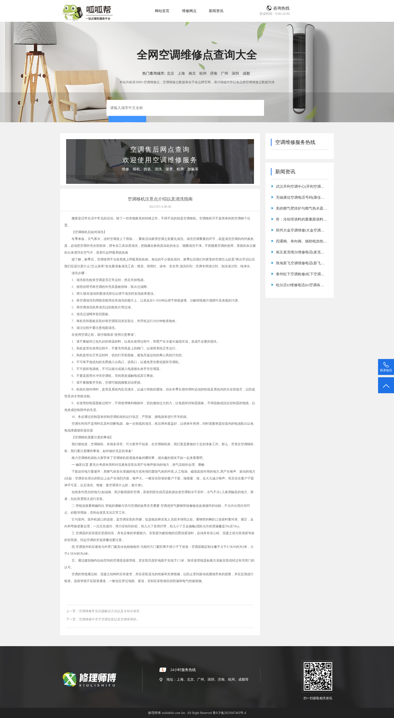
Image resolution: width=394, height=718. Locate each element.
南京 (192, 73)
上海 (181, 73)
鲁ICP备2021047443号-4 (229, 713)
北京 (170, 73)
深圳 (235, 73)
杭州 (203, 73)
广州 (224, 73)
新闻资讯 (216, 11)
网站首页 (162, 11)
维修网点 (189, 11)
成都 (246, 73)
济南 (213, 73)
